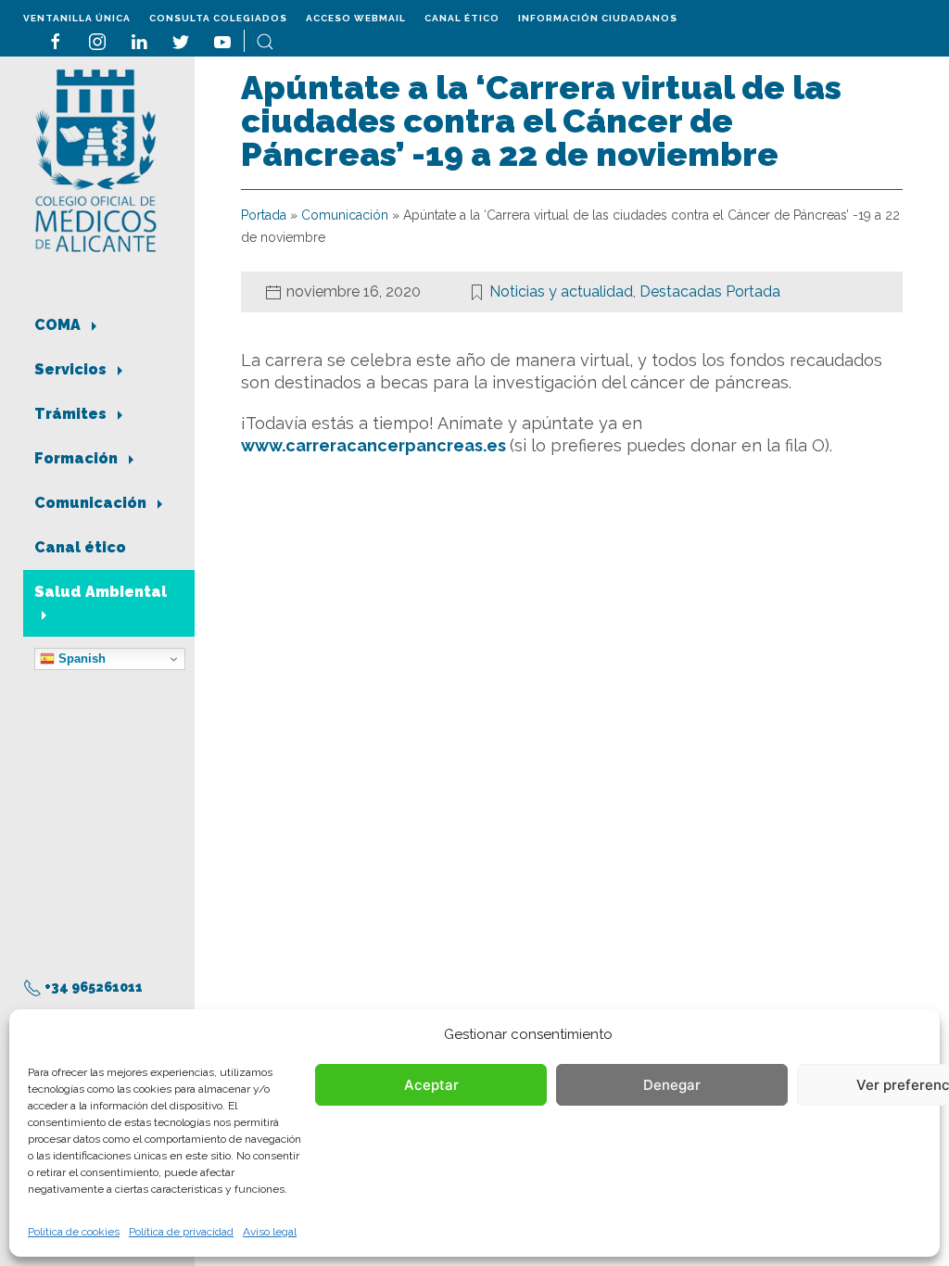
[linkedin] (139, 40)
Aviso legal (270, 1231)
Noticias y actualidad (561, 291)
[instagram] (97, 40)
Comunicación (92, 503)
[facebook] (55, 40)
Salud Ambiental (100, 592)
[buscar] (265, 40)
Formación (77, 458)
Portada (263, 215)
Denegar (672, 1085)
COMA (59, 325)
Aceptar (431, 1085)
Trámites (72, 414)
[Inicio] (96, 159)
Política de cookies (74, 1231)
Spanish (80, 658)
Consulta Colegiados (218, 18)
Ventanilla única (77, 18)
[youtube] (222, 40)
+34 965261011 (92, 987)
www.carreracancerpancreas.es (375, 445)
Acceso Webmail (356, 18)
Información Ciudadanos (597, 18)
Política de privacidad (181, 1231)
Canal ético (462, 18)
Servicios (72, 369)
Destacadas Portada (709, 291)
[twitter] (180, 40)
